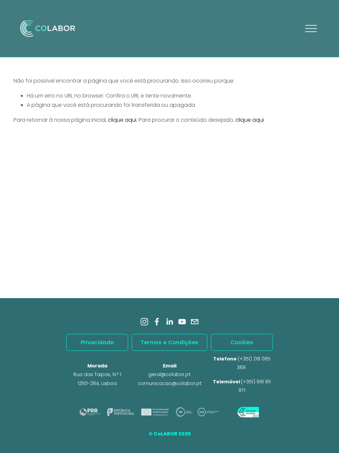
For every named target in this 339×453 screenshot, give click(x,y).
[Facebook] (157, 322)
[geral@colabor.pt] (195, 322)
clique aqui (122, 120)
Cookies (241, 342)
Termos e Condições (170, 342)
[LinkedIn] (169, 322)
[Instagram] (144, 322)
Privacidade (97, 342)
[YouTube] (182, 322)
